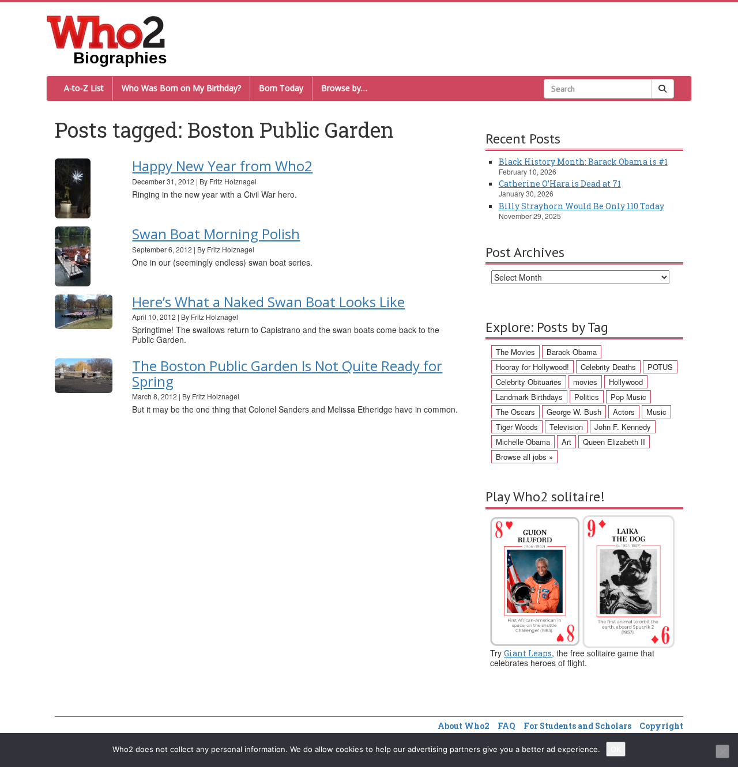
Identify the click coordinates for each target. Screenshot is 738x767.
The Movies (515, 351)
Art (566, 441)
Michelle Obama (523, 441)
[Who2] (106, 31)
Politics (586, 396)
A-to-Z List (84, 87)
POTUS (660, 366)
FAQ (506, 725)
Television (566, 426)
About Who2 (464, 725)
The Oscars (515, 411)
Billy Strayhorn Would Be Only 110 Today (581, 206)
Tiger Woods (517, 426)
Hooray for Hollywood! (532, 366)
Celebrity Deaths (608, 366)
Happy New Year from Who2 (222, 165)
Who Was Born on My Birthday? (181, 87)
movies (585, 381)
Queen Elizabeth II (614, 441)
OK (616, 749)
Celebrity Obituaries (529, 381)
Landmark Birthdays (529, 396)
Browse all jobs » (524, 456)
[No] (722, 751)
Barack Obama (572, 351)
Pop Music (628, 396)
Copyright (661, 725)
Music (656, 411)
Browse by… (344, 87)
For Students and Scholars (577, 725)
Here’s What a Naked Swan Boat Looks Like (268, 301)
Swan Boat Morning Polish (216, 233)
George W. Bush (574, 411)
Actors (624, 411)
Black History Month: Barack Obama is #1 (583, 161)
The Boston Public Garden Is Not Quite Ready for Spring (287, 373)
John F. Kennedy (622, 426)
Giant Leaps (528, 653)
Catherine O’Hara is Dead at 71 (560, 183)
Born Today (281, 87)
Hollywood (626, 381)
